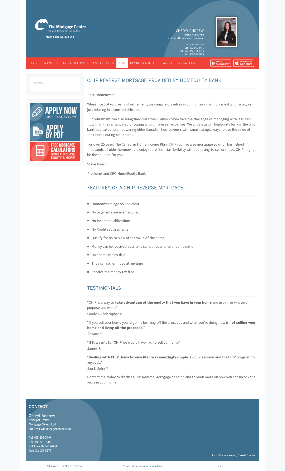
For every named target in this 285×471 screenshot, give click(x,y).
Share (38, 83)
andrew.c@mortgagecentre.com (185, 37)
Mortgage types (75, 63)
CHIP (122, 63)
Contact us (186, 63)
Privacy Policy (129, 465)
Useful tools (103, 63)
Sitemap (143, 465)
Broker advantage (144, 63)
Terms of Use (155, 465)
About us (51, 63)
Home (35, 63)
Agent (167, 63)
